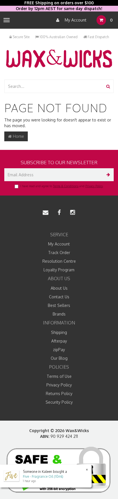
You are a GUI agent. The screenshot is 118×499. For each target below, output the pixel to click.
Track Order (59, 252)
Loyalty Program (59, 269)
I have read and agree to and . (61, 186)
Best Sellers (59, 305)
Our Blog (59, 358)
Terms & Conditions (65, 186)
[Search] (108, 86)
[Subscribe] (107, 174)
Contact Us (59, 296)
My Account (75, 20)
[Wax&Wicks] (59, 58)
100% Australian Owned (58, 37)
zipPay (59, 349)
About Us (59, 288)
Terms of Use (59, 376)
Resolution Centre (59, 261)
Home (18, 136)
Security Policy (59, 402)
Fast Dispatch (98, 37)
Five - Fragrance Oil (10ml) (43, 476)
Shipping (59, 332)
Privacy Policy (94, 186)
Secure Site (21, 37)
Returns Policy (59, 393)
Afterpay (59, 341)
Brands (59, 314)
